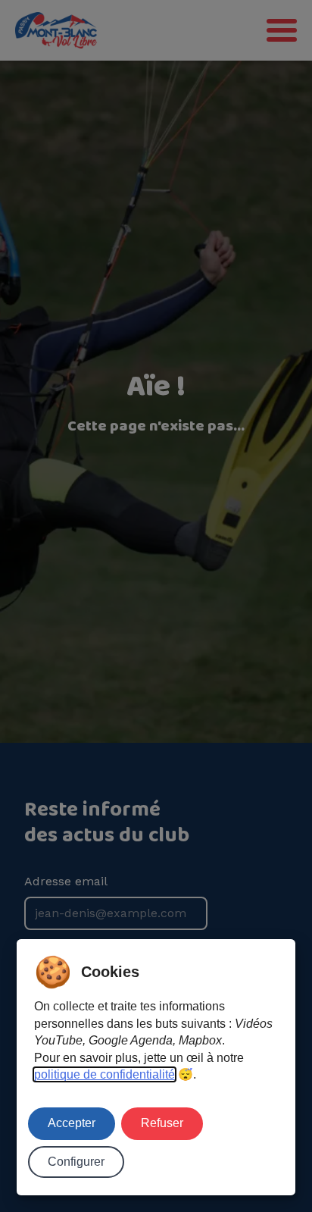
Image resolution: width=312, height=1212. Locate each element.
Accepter (71, 1122)
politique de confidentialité (104, 1074)
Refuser (162, 1122)
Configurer (76, 1161)
